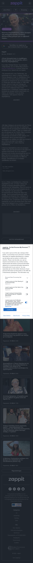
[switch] (26, 282)
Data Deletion (7, 315)
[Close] (29, 247)
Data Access (16, 315)
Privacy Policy (26, 315)
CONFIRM (10, 309)
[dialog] (16, 281)
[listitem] (16, 278)
